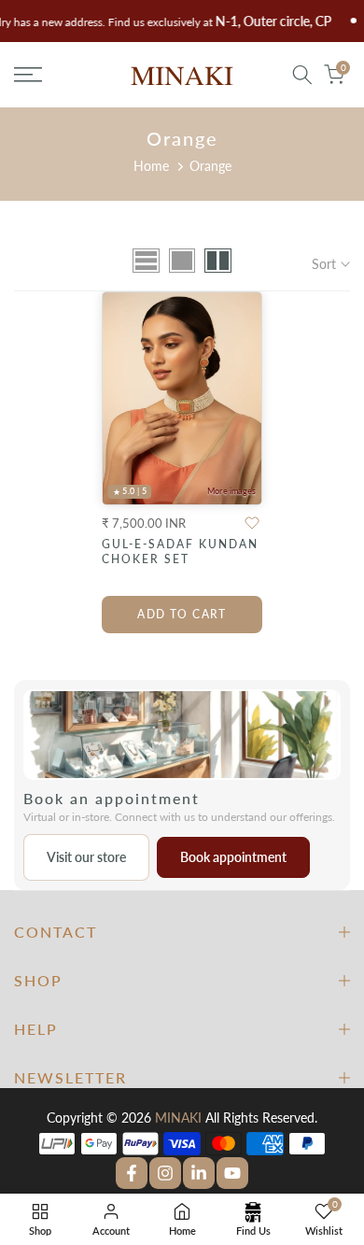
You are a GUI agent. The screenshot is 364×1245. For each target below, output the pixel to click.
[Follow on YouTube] (232, 1173)
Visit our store (86, 857)
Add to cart (182, 614)
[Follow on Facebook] (131, 1173)
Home (151, 166)
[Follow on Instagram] (165, 1173)
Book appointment (233, 857)
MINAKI (178, 1117)
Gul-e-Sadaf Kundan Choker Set (180, 551)
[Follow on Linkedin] (199, 1173)
